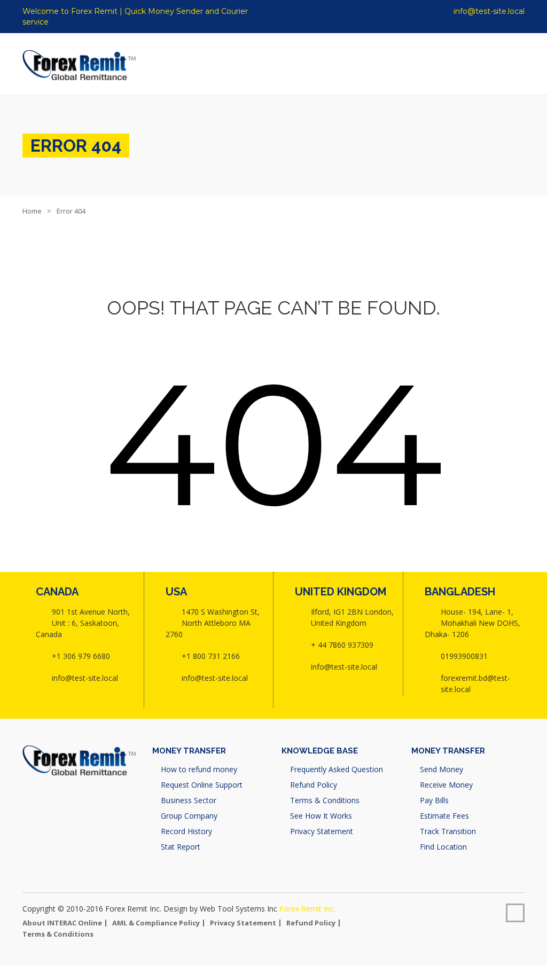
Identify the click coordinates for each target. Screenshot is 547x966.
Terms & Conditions (325, 800)
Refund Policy (313, 785)
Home (32, 211)
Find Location (443, 847)
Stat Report (180, 847)
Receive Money (446, 785)
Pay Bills (434, 800)
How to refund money (199, 769)
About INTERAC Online (62, 923)
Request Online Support (202, 785)
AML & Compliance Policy (156, 923)
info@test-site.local (488, 11)
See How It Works (321, 816)
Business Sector (188, 800)
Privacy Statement (321, 831)
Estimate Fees (444, 816)
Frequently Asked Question (336, 769)
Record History (186, 831)
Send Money (441, 769)
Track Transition (448, 831)
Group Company (189, 816)
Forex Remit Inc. (307, 909)
